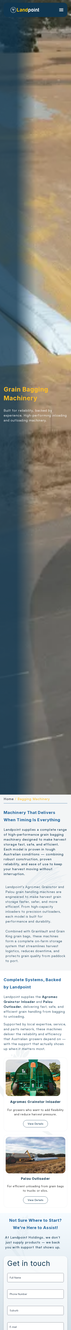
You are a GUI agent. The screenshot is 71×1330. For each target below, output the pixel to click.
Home (9, 799)
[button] (61, 9)
